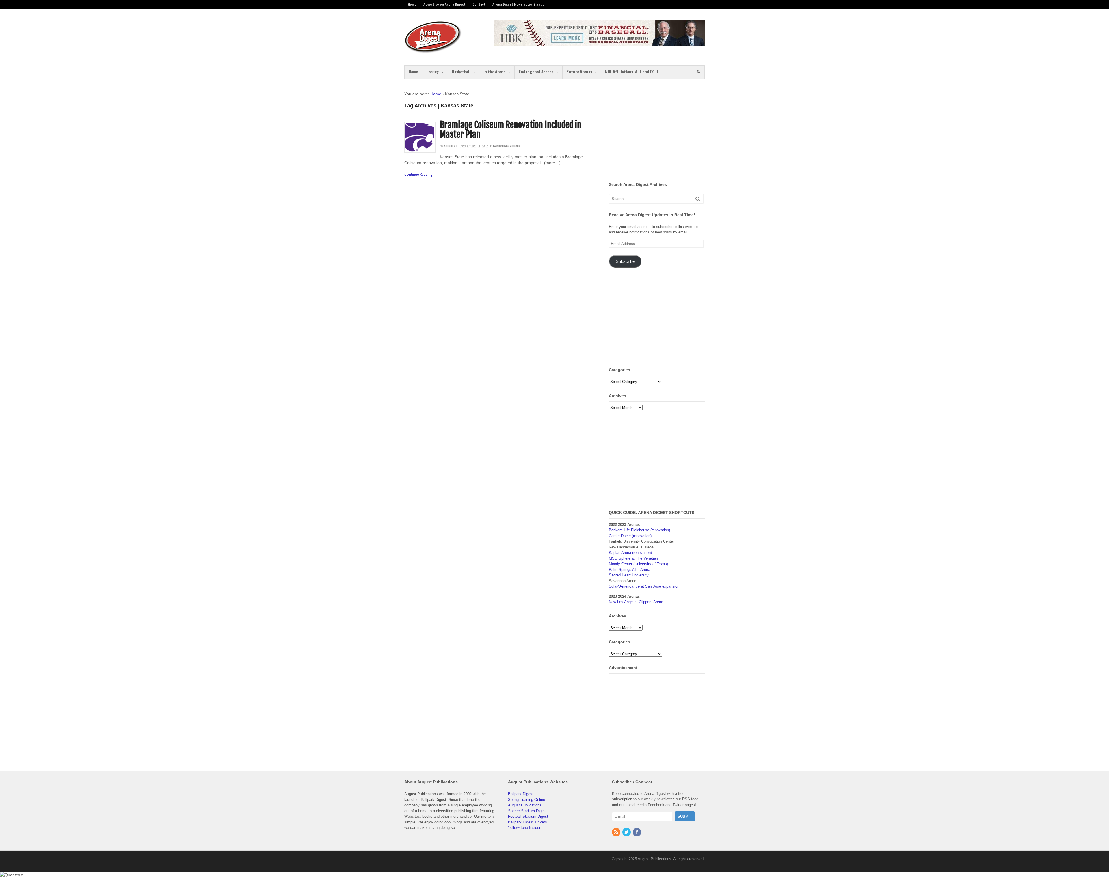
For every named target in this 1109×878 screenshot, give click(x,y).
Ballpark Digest (520, 794)
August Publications (525, 805)
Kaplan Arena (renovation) (630, 552)
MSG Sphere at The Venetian (633, 558)
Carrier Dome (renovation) (630, 536)
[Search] (697, 199)
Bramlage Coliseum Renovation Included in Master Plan (510, 129)
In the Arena (494, 72)
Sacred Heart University (629, 575)
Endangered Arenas (536, 72)
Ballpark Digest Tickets (527, 822)
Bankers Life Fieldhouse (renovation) (639, 530)
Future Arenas (579, 72)
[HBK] (599, 44)
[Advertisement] (657, 131)
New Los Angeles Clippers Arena (636, 602)
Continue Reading (418, 174)
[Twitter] (627, 832)
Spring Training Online (526, 799)
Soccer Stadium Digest (527, 811)
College (515, 146)
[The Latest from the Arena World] (433, 50)
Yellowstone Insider (524, 827)
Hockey (432, 72)
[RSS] (616, 832)
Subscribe (625, 261)
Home (412, 4)
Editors (449, 146)
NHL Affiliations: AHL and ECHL (632, 72)
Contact (478, 4)
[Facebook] (637, 832)
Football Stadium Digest (528, 816)
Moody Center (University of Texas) (638, 564)
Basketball (461, 72)
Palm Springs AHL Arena (629, 569)
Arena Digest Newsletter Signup (518, 4)
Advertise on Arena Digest (444, 4)
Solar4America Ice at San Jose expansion (644, 586)
